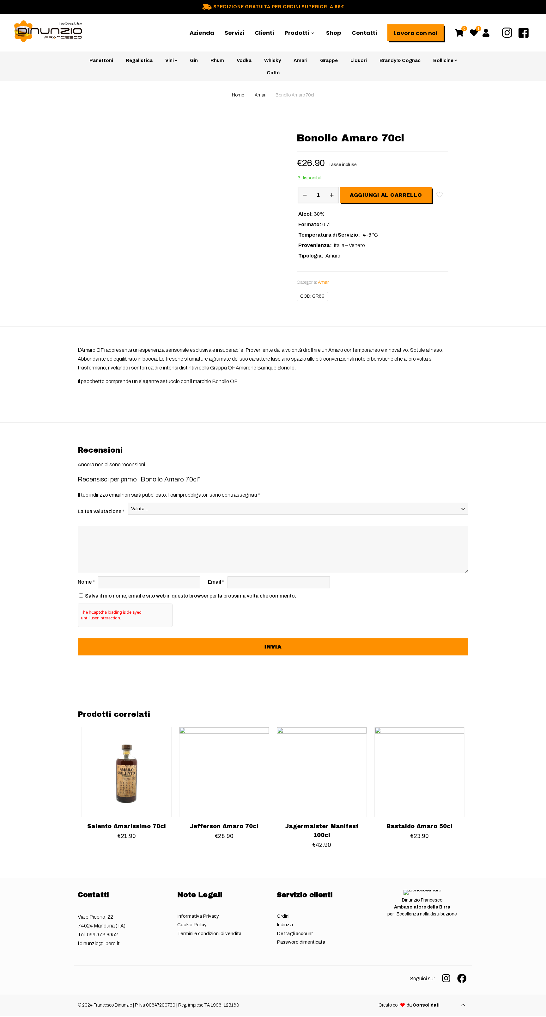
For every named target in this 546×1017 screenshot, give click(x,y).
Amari (260, 95)
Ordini (283, 916)
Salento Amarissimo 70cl (126, 826)
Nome (86, 582)
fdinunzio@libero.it (99, 943)
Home (238, 95)
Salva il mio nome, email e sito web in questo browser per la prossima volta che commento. (190, 595)
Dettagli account (295, 933)
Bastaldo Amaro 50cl (419, 826)
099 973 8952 (102, 934)
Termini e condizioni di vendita (209, 933)
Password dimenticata (301, 942)
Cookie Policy (192, 924)
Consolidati (426, 1005)
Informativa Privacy (198, 916)
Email (216, 582)
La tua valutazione (101, 511)
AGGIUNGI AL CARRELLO (386, 195)
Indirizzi (285, 924)
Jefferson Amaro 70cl (224, 826)
